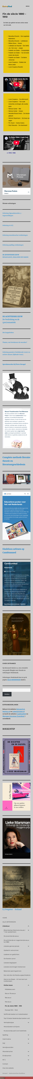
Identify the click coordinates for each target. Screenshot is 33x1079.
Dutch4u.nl (6, 711)
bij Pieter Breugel (20, 364)
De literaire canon (10, 958)
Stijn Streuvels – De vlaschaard (17, 125)
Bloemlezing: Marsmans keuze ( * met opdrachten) (14, 931)
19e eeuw (8, 1002)
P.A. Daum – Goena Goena (16, 123)
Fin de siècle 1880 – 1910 (13, 1006)
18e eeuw (8, 997)
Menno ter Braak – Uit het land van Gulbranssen (15, 980)
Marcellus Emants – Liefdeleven (18, 41)
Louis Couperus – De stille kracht (18, 99)
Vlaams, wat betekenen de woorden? (15, 342)
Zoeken (6, 694)
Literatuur (6, 926)
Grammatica (7, 1039)
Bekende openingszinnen (12, 971)
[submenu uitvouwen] (28, 926)
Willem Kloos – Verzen (15, 43)
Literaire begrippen (10, 963)
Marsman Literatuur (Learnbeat (13, 716)
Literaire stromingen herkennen (14, 967)
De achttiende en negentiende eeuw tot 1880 (16, 941)
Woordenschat (8, 1051)
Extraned (5, 1073)
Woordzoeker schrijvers (12, 1026)
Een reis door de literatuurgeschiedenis (17, 975)
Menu (28, 6)
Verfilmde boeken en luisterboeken (16, 1014)
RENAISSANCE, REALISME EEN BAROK (15, 257)
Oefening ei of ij (8, 225)
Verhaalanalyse (9, 1022)
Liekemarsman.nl (19, 711)
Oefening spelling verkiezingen (13, 245)
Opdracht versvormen (11, 950)
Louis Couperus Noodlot (15, 67)
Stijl (4, 1043)
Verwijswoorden (8, 1047)
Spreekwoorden (8, 364)
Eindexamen (7, 1055)
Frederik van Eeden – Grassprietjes (18, 50)
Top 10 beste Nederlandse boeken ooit (17, 1018)
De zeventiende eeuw (11, 936)
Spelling (5, 1035)
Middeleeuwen (10, 989)
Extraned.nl (20, 709)
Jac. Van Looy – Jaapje (15, 48)
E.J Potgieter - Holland (12, 909)
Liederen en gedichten (11, 954)
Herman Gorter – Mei (14, 109)
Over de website (8, 1068)
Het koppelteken (8, 332)
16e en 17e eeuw (10, 993)
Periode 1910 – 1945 (11, 1010)
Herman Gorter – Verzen (15, 111)
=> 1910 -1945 (11, 153)
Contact (5, 1064)
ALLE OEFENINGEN (14, 680)
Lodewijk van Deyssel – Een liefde (18, 45)
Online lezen (8, 985)
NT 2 (4, 1060)
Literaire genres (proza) (11, 946)
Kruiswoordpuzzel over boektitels (15, 1031)
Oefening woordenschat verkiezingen (15, 235)
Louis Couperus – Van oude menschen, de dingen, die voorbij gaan (18, 104)
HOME (5, 918)
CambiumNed (21, 714)
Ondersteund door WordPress (17, 1073)
